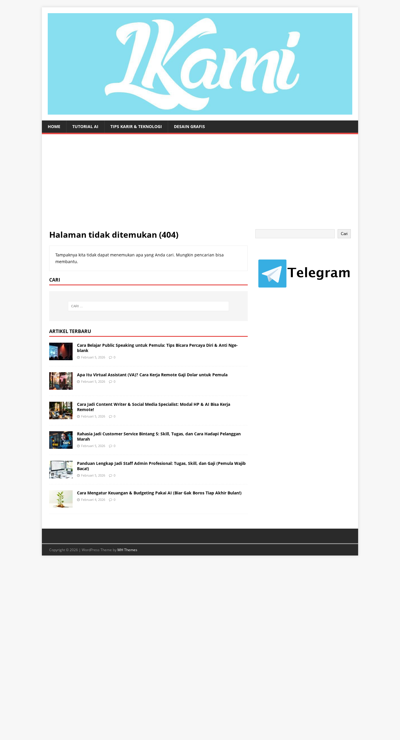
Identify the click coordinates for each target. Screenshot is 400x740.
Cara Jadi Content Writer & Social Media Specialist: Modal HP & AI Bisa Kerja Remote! (153, 406)
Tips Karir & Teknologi (136, 126)
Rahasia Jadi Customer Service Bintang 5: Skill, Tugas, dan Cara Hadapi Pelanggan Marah (159, 436)
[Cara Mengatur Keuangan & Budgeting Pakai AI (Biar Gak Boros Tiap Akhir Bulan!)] (61, 504)
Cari (344, 234)
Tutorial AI (85, 126)
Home (54, 126)
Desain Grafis (189, 126)
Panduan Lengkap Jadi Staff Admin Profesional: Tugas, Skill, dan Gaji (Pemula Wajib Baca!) (161, 465)
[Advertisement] (200, 185)
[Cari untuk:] (148, 306)
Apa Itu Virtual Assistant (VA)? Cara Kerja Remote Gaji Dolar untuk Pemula (152, 374)
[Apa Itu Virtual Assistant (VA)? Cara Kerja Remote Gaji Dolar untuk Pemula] (61, 386)
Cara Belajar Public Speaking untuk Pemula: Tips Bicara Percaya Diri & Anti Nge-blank (157, 347)
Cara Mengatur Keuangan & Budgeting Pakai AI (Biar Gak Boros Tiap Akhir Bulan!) (159, 493)
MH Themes (127, 549)
